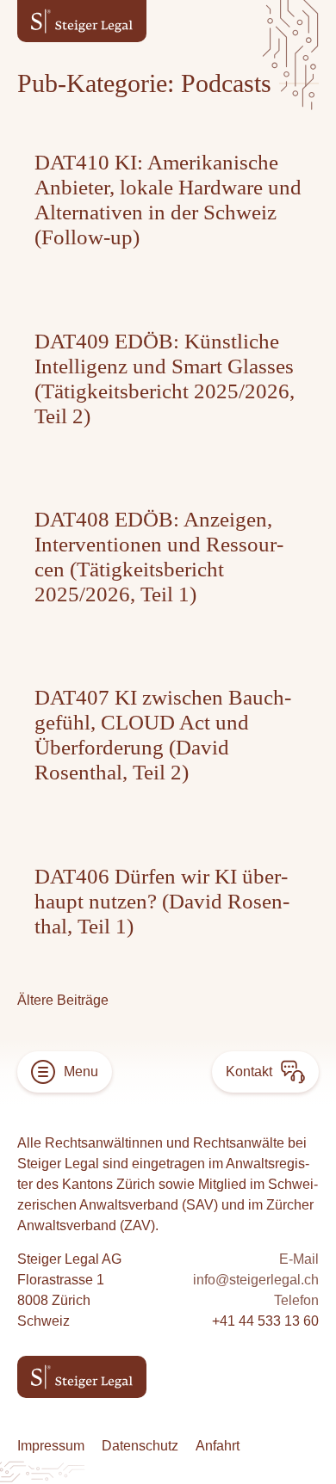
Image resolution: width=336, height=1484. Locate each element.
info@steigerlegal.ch (256, 1279)
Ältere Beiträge (63, 1000)
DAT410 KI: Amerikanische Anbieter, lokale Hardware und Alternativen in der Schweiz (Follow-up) (168, 200)
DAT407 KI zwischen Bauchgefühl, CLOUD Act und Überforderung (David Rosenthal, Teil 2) (162, 735)
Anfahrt (218, 1445)
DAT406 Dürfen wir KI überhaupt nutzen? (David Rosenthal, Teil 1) (161, 901)
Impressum (50, 1445)
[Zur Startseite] (81, 21)
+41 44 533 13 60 (265, 1321)
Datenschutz (140, 1445)
